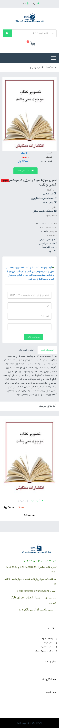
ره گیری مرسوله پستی (44, 651)
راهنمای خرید (47, 638)
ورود (35, 3)
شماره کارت (48, 643)
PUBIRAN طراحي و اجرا (29, 723)
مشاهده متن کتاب (24, 170)
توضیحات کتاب (47, 350)
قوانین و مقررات (46, 647)
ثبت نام (23, 3)
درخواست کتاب (34, 337)
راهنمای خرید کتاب (27, 350)
